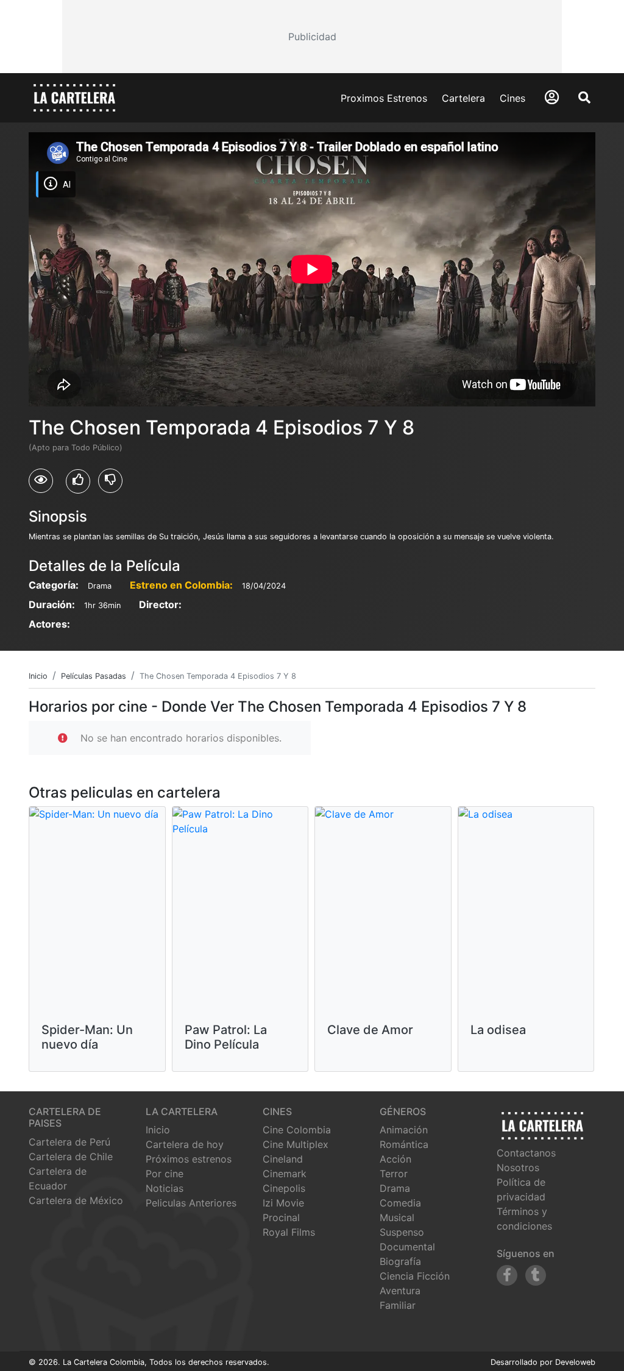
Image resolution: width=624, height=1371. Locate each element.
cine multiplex (295, 1144)
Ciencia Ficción (415, 1276)
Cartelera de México (76, 1200)
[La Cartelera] (74, 97)
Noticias (164, 1188)
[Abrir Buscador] (584, 97)
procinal (281, 1217)
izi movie (283, 1203)
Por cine (164, 1173)
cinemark (285, 1173)
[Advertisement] (311, 36)
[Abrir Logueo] (552, 97)
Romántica (404, 1144)
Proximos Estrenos (384, 98)
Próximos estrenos (189, 1159)
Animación (404, 1130)
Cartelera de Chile (71, 1156)
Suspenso (402, 1232)
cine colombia (297, 1130)
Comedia (400, 1203)
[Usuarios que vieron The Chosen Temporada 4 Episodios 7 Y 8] (41, 481)
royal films (289, 1232)
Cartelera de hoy (185, 1144)
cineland (283, 1159)
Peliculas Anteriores (191, 1203)
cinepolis (284, 1188)
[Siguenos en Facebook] (507, 1275)
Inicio (158, 1130)
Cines (512, 98)
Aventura (400, 1290)
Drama (395, 1188)
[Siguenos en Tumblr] (535, 1275)
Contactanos (526, 1153)
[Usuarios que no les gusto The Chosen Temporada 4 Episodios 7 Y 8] (110, 481)
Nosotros (518, 1167)
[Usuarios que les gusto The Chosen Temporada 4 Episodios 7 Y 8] (78, 481)
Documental (407, 1247)
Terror (394, 1173)
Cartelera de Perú (69, 1142)
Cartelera (463, 98)
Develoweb (575, 1362)
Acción (395, 1159)
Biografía (400, 1261)
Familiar (398, 1305)
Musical (397, 1217)
